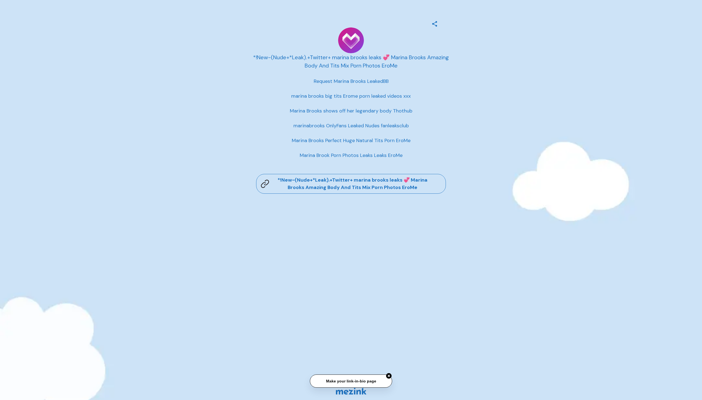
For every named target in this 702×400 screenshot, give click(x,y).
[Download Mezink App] (351, 391)
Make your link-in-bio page (351, 381)
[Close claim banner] (389, 376)
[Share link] (434, 23)
